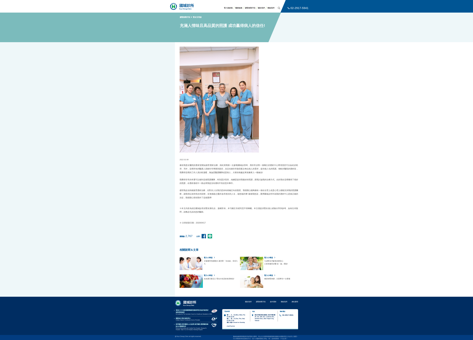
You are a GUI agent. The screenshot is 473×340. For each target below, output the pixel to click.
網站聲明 (295, 302)
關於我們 (261, 8)
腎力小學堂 (208, 257)
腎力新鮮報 (228, 8)
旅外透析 (273, 302)
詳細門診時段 (231, 326)
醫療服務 (238, 8)
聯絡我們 (271, 8)
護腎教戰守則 (250, 8)
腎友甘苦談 (197, 17)
